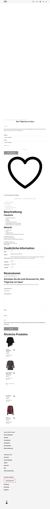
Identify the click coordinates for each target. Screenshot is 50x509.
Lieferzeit (6, 437)
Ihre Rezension (8, 293)
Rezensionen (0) (9, 208)
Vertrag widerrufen (10, 480)
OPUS (12, 251)
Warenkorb (6, 489)
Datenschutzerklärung (9, 470)
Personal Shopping (8, 460)
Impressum (6, 465)
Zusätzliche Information (11, 207)
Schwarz (12, 266)
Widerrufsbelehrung (8, 448)
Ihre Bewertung (8, 288)
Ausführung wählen (9, 356)
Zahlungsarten (7, 442)
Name (5, 310)
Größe (5, 135)
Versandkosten (7, 440)
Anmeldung (6, 484)
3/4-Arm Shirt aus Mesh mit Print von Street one (9, 373)
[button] (33, 1)
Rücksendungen (7, 445)
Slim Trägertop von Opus (8, 396)
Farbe (5, 140)
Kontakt (5, 462)
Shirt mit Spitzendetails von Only (8, 350)
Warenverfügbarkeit (8, 434)
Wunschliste (6, 487)
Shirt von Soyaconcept (8, 418)
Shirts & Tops (32, 198)
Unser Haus (6, 457)
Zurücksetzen (6, 145)
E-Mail (6, 315)
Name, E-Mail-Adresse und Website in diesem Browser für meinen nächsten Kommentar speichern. (24, 323)
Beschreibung (9, 206)
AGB (5, 468)
